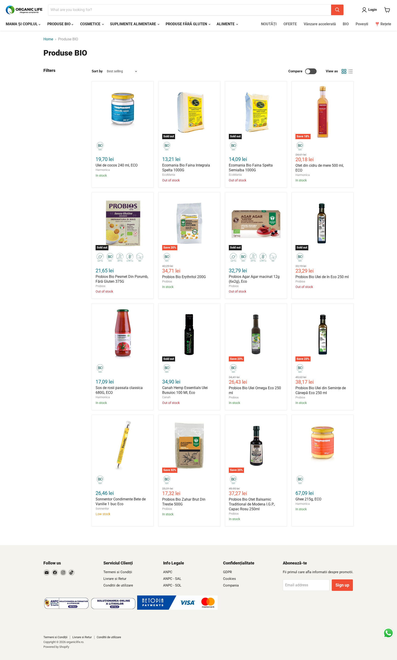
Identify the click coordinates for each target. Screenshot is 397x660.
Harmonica (103, 170)
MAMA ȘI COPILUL (22, 24)
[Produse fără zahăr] (100, 258)
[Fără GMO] (120, 258)
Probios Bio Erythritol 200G (184, 277)
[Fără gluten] (129, 258)
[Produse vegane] (139, 258)
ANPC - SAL (172, 579)
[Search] (337, 10)
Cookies (229, 579)
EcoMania (168, 174)
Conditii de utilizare (118, 585)
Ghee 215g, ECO (308, 499)
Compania (231, 585)
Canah (166, 397)
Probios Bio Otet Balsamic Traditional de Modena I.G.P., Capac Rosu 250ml (252, 504)
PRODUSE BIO (59, 24)
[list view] (350, 71)
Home (48, 39)
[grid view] (344, 71)
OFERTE (290, 24)
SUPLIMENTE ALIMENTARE (133, 24)
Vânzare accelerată (320, 24)
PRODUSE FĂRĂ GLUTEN (187, 24)
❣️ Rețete (383, 24)
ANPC (167, 572)
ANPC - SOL (172, 585)
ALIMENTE (226, 24)
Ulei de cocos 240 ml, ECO (117, 165)
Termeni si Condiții (117, 572)
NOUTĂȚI (269, 24)
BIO (346, 24)
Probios (100, 286)
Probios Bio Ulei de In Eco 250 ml (322, 277)
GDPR (227, 572)
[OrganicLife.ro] (177, 608)
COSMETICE (90, 24)
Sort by (97, 71)
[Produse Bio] (100, 146)
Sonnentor (102, 508)
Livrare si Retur (114, 579)
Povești (362, 24)
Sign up (342, 585)
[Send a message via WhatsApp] (388, 633)
